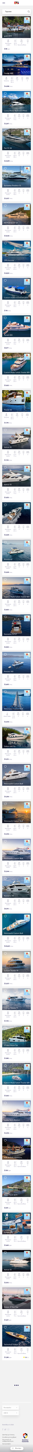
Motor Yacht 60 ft (10, 1195)
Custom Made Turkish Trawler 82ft (17, 1083)
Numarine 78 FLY (10, 634)
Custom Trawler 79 (11, 971)
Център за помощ (8, 1435)
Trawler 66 (8, 410)
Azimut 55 (8, 447)
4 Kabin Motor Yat (11, 1045)
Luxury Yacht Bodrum (12, 1120)
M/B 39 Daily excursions (13, 1157)
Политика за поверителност (7, 1440)
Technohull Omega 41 (12, 1344)
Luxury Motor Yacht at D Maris (15, 111)
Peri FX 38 (8, 148)
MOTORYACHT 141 (11, 223)
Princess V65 (8, 671)
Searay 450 (8, 1232)
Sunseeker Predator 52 (12, 185)
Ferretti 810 (8, 335)
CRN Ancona (9, 260)
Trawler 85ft (8, 73)
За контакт (6, 1444)
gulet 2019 (8, 36)
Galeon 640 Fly (9, 746)
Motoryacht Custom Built (13, 784)
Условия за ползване (9, 1437)
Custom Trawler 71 (11, 1008)
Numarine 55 (9, 896)
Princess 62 (8, 559)
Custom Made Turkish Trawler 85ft (17, 372)
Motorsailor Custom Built (13, 709)
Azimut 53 (8, 1270)
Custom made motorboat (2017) (16, 298)
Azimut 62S (8, 522)
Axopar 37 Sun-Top (11, 1307)
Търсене (8, 12)
